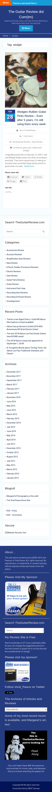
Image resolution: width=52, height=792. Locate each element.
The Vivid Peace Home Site (18, 500)
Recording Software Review (19, 297)
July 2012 (11, 461)
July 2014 (11, 427)
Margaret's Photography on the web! (22, 496)
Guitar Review (13, 284)
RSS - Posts (12, 511)
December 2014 (14, 423)
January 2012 (13, 478)
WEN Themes (34, 788)
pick (29, 148)
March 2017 (12, 384)
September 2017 (14, 380)
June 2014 (11, 431)
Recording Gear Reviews (17, 293)
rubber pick (37, 148)
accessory (17, 148)
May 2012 (11, 465)
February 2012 (13, 474)
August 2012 (12, 457)
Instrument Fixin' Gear (16, 288)
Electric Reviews (14, 271)
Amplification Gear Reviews (19, 259)
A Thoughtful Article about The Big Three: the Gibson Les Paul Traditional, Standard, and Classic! (26, 351)
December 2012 (14, 448)
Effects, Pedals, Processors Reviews (22, 267)
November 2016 (14, 397)
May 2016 (11, 406)
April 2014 (11, 440)
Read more (29, 166)
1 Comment (27, 136)
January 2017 (13, 393)
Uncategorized (13, 301)
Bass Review (12, 263)
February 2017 (13, 389)
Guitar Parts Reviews (16, 280)
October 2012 (13, 452)
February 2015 (13, 418)
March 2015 (12, 414)
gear (25, 148)
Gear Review (37, 142)
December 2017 (14, 372)
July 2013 (11, 444)
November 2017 (14, 376)
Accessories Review (21, 142)
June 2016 (11, 401)
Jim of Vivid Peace (27, 130)
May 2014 (11, 435)
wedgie (26, 150)
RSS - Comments (14, 515)
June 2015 (11, 410)
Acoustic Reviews (14, 254)
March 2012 (12, 469)
